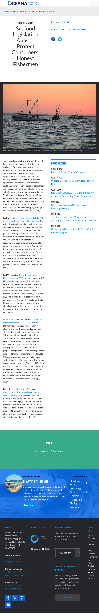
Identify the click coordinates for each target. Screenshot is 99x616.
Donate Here (67, 597)
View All (73, 507)
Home (5, 11)
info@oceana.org (12, 561)
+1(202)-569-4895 (13, 572)
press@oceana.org (13, 588)
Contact (91, 578)
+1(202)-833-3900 (13, 558)
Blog (9, 11)
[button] (53, 39)
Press (90, 535)
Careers (91, 553)
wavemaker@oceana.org (16, 575)
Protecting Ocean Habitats (75, 492)
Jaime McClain (62, 22)
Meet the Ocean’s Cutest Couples (67, 172)
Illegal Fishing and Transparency (70, 29)
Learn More (29, 505)
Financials (92, 556)
